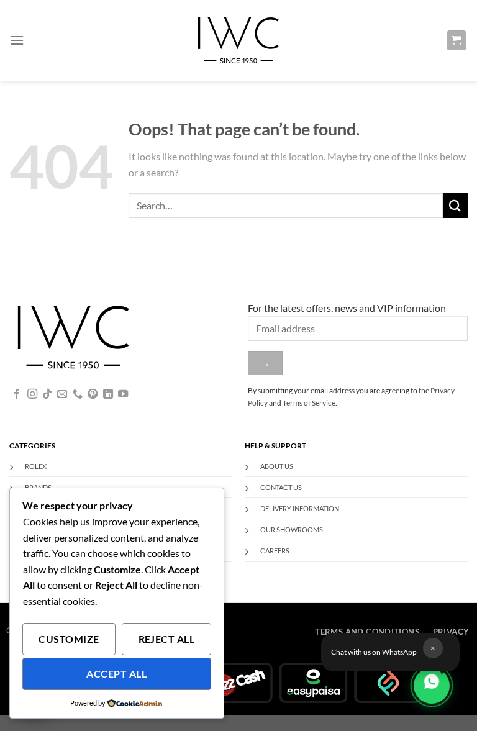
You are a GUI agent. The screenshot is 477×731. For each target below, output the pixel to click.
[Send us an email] (62, 394)
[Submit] (455, 205)
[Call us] (78, 394)
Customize (69, 639)
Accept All (116, 673)
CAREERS (274, 551)
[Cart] (457, 40)
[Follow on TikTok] (47, 394)
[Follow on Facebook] (17, 394)
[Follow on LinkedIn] (108, 394)
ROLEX (36, 466)
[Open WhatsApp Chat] (432, 686)
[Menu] (16, 40)
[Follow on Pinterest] (93, 394)
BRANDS (38, 487)
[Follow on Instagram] (32, 394)
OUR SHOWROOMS (291, 529)
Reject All (167, 639)
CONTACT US (281, 487)
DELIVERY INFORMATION (299, 508)
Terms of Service (309, 402)
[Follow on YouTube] (123, 394)
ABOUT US (276, 466)
